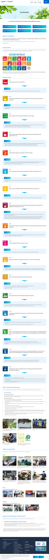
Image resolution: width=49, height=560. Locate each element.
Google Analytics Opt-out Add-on (5, 558)
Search (43, 3)
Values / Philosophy (5, 43)
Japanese (43, 1)
